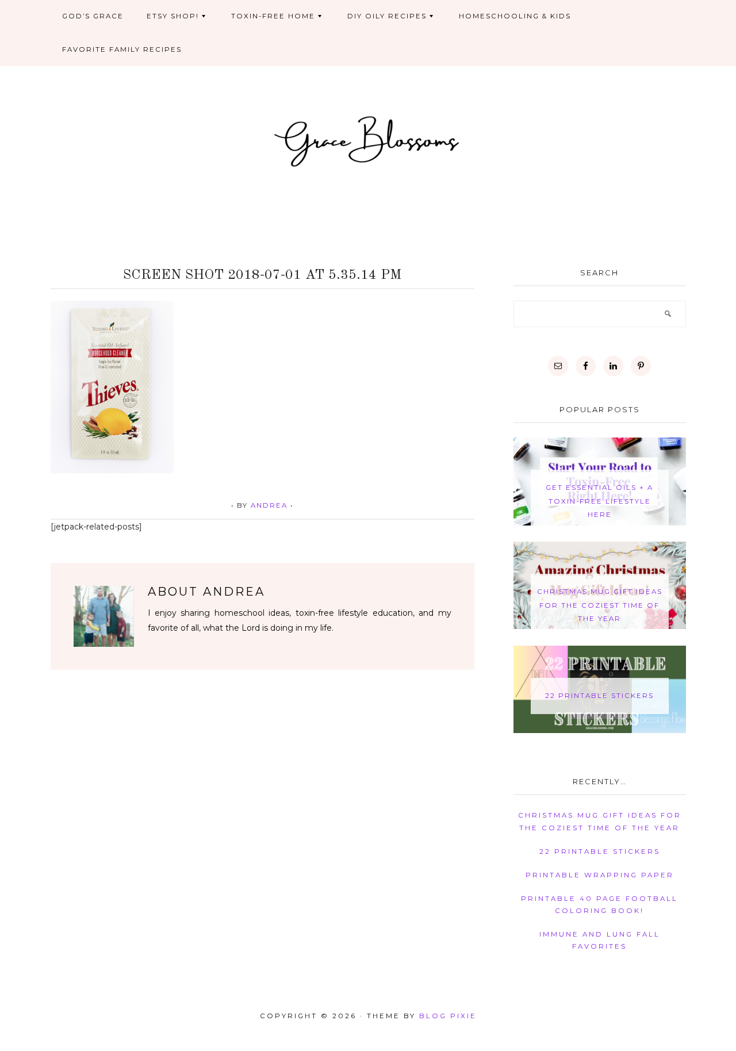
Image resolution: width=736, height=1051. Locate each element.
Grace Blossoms (368, 139)
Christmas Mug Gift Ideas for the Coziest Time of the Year (599, 605)
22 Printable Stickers (599, 696)
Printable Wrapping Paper (600, 875)
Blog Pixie (448, 1016)
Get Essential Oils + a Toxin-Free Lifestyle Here (599, 501)
